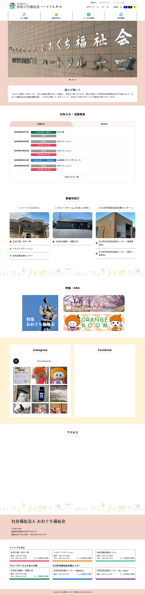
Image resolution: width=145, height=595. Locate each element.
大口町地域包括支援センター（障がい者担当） (116, 253)
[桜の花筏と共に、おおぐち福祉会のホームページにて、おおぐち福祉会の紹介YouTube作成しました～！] (58, 393)
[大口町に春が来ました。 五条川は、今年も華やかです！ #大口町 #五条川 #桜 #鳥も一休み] (21, 411)
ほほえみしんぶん (64, 141)
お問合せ (93, 3)
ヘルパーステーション (23, 248)
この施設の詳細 (42, 558)
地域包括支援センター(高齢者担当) (43, 160)
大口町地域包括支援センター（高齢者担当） (116, 243)
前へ (10, 48)
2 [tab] (72, 79)
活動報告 (43, 136)
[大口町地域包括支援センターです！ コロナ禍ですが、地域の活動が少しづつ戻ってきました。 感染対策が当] (40, 393)
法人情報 (24, 18)
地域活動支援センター (23, 256)
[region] (72, 49)
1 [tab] (70, 79)
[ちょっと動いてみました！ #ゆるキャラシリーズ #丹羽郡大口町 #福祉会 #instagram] (58, 411)
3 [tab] (75, 79)
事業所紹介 (56, 18)
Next (134, 48)
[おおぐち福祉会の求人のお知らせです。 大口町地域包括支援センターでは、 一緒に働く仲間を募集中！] (40, 375)
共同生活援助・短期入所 (43, 132)
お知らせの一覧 (71, 177)
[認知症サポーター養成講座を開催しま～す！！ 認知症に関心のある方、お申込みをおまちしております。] (21, 375)
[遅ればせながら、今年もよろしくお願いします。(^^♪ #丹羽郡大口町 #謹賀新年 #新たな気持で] (40, 411)
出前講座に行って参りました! (69, 160)
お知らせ (41, 124)
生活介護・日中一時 (43, 145)
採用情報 (120, 18)
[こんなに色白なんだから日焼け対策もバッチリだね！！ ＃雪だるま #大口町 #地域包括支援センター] (21, 393)
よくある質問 (88, 18)
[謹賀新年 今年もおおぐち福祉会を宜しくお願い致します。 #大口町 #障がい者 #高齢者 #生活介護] (58, 375)
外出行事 (60, 132)
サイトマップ (104, 3)
